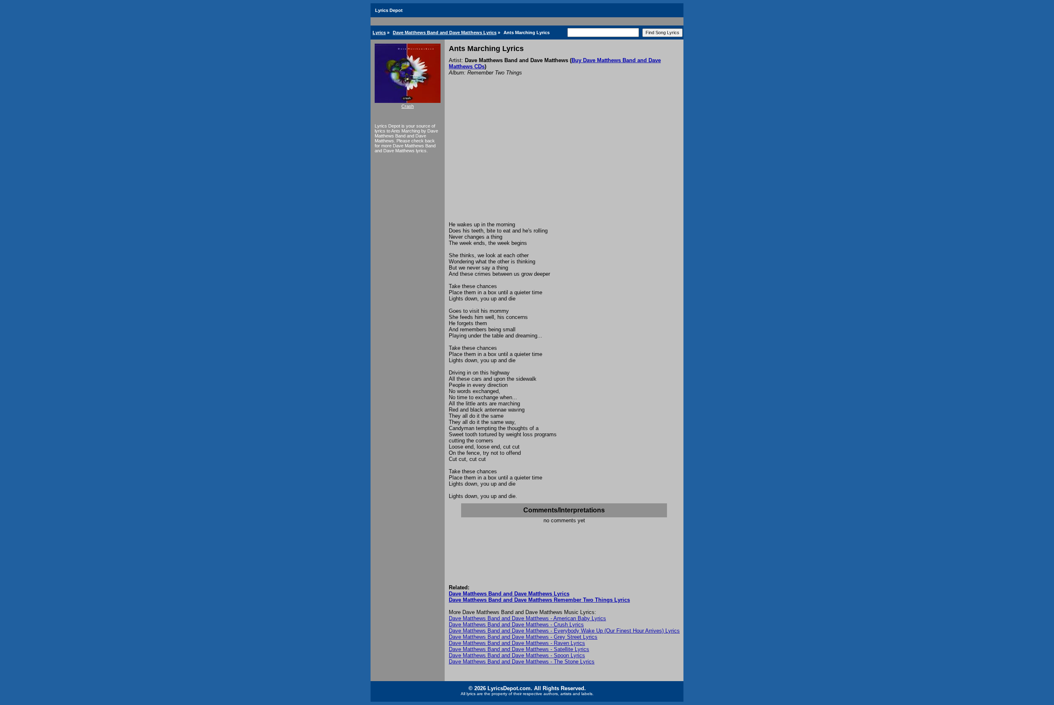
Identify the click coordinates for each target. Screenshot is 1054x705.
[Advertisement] (564, 159)
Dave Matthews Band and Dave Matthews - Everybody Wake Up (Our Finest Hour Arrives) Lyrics (564, 631)
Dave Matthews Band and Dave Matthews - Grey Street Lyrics (523, 637)
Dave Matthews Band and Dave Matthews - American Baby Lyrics (527, 618)
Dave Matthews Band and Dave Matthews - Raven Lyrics (517, 643)
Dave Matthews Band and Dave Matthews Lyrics (445, 32)
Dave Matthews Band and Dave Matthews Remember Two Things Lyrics (539, 600)
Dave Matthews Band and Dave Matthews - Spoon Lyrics (517, 655)
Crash (407, 106)
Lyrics (379, 32)
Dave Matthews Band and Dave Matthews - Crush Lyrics (516, 624)
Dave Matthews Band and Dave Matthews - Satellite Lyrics (519, 649)
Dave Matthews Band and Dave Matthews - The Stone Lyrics (522, 661)
